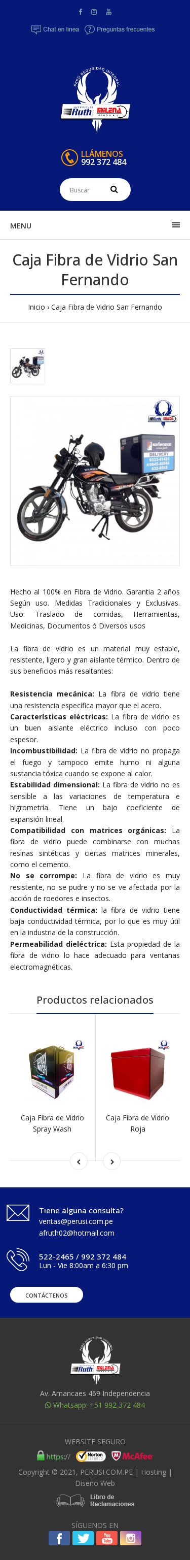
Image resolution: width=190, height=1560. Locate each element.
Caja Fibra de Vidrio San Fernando (106, 307)
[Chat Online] (55, 32)
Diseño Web (95, 1483)
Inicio (36, 307)
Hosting (153, 1472)
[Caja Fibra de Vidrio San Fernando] (95, 481)
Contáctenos (46, 1295)
